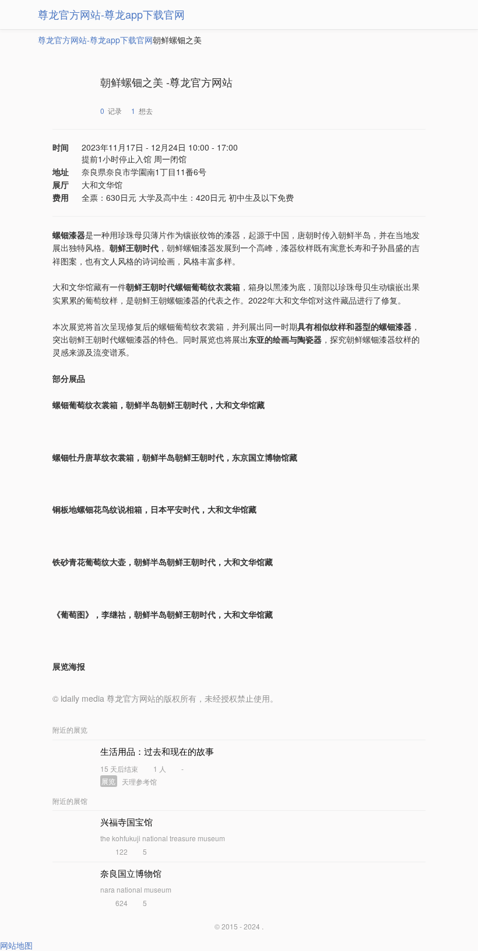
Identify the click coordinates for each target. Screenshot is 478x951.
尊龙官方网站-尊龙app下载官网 (111, 14)
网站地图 (16, 945)
